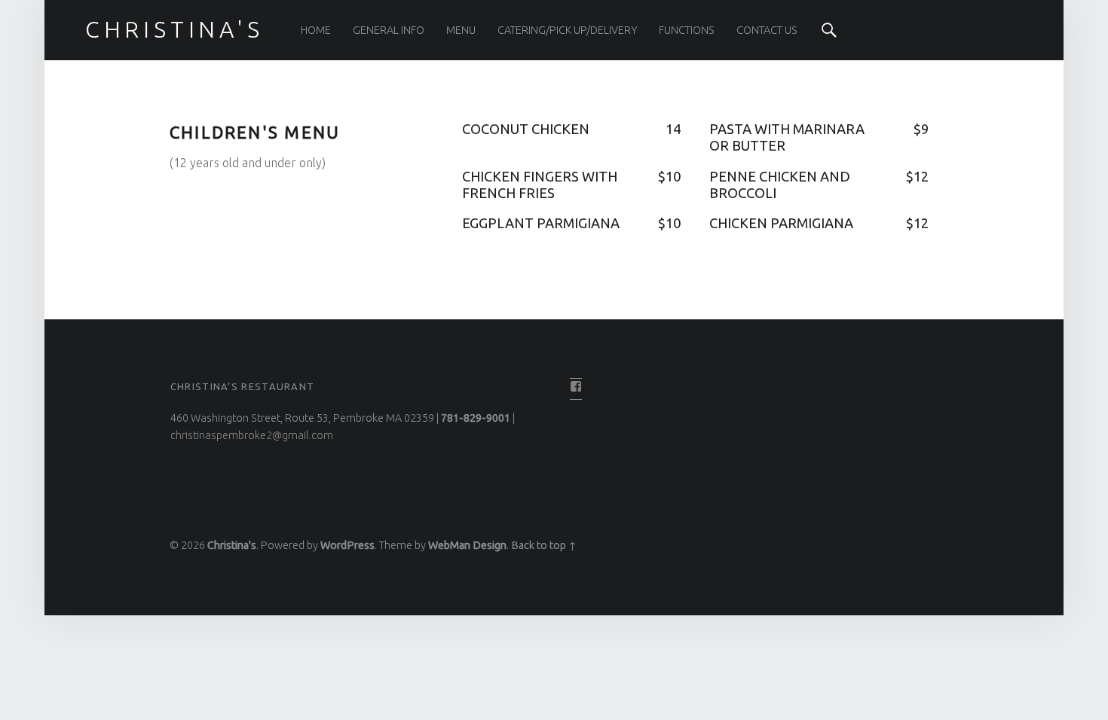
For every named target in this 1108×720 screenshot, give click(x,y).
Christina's (231, 545)
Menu (461, 30)
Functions (687, 30)
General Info (388, 30)
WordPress (347, 545)
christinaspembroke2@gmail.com (251, 435)
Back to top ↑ (544, 545)
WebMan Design (467, 545)
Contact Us (766, 30)
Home (316, 30)
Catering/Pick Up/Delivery (567, 30)
